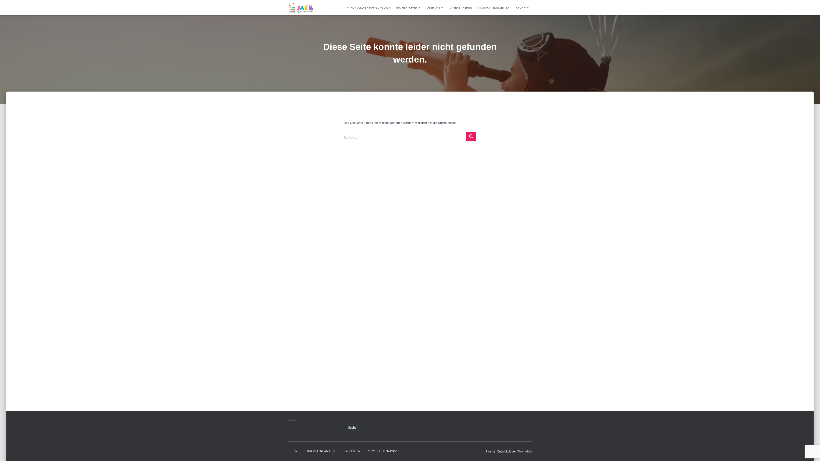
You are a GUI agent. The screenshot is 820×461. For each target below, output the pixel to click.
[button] (419, 7)
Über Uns (434, 7)
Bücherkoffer (407, 7)
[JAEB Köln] (300, 7)
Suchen (293, 420)
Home (295, 450)
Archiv (521, 7)
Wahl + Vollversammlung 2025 (368, 7)
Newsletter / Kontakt (383, 450)
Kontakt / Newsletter (494, 7)
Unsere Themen (461, 7)
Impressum (352, 450)
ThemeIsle (524, 451)
